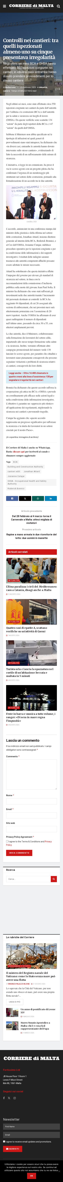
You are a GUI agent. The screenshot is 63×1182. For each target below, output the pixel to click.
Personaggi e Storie (19, 966)
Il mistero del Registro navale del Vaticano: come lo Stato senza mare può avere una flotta (30, 976)
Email (10, 809)
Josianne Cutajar (16, 476)
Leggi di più (16, 1001)
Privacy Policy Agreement (20, 837)
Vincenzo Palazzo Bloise (19, 984)
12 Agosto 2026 (13, 594)
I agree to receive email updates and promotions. (28, 1141)
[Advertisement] (31, 909)
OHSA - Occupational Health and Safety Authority (27, 482)
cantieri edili (14, 471)
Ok (31, 1175)
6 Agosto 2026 (13, 680)
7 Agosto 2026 (13, 635)
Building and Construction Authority (25, 466)
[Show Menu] (4, 6)
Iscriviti (14, 1148)
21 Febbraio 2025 (28, 87)
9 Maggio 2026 (28, 1017)
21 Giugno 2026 (38, 984)
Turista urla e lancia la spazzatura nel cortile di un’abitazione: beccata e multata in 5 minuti (30, 673)
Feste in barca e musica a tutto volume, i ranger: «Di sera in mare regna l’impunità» (30, 717)
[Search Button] (58, 6)
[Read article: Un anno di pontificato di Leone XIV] (12, 1012)
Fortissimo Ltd (11, 1070)
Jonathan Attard (32, 471)
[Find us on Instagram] (14, 1098)
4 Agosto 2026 (13, 725)
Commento (13, 756)
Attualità (43, 87)
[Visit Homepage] (31, 6)
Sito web (10, 823)
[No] (59, 1171)
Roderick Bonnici (16, 488)
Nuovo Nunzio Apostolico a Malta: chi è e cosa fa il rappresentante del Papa (35, 1025)
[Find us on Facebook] (4, 1098)
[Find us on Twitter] (9, 1098)
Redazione (10, 87)
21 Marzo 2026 (28, 1033)
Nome (10, 795)
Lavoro (6, 90)
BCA (15, 462)
